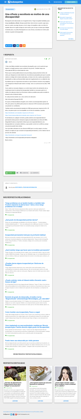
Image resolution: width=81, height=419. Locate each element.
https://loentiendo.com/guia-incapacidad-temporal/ (18, 135)
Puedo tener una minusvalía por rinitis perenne (22, 341)
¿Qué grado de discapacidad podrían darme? (21, 220)
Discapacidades (10, 9)
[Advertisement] (23, 38)
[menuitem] (14, 45)
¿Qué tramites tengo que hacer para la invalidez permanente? (27, 250)
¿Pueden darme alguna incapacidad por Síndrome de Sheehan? (24, 264)
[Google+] (16, 414)
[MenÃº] (5, 2)
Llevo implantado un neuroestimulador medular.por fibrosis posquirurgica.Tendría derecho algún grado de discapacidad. (27, 326)
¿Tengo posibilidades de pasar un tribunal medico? (67, 13)
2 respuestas (11, 230)
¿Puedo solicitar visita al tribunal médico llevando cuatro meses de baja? (25, 281)
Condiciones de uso (29, 411)
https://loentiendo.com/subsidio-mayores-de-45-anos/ (19, 113)
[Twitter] (11, 414)
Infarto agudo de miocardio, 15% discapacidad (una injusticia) (66, 34)
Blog (18, 411)
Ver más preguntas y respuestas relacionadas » (27, 354)
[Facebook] (13, 414)
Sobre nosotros (9, 411)
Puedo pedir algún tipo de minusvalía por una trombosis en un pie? (66, 23)
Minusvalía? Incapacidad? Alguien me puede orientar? (66, 18)
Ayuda (15, 411)
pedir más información (30, 187)
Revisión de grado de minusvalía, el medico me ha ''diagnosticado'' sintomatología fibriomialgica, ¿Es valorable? (27, 298)
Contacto (22, 411)
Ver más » (71, 39)
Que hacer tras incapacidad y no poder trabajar (66, 28)
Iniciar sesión (58, 2)
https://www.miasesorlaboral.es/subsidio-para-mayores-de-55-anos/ (23, 115)
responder (18, 187)
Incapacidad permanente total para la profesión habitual (25, 235)
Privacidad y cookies (38, 411)
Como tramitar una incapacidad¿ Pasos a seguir (22, 312)
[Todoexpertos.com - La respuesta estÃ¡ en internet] (15, 2)
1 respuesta (10, 215)
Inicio (4, 411)
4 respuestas (11, 335)
